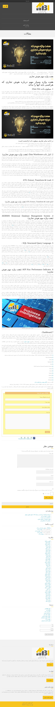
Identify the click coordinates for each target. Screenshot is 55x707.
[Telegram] (21, 438)
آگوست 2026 (47, 541)
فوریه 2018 (48, 586)
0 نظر (11, 73)
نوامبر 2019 (48, 580)
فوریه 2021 (48, 571)
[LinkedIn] (24, 438)
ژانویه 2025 (48, 551)
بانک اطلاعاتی (47, 608)
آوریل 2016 (48, 595)
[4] (25, 250)
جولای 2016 (48, 593)
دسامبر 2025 (47, 544)
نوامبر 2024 (48, 554)
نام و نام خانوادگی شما (45, 397)
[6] (47, 257)
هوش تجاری (33, 73)
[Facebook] (34, 438)
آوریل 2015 (48, 601)
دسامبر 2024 (47, 553)
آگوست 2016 (47, 592)
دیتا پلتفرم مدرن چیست (45, 517)
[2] (22, 207)
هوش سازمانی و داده (41, 528)
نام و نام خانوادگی (49, 469)
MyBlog (48, 528)
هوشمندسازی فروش (18, 73)
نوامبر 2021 (48, 560)
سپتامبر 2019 (47, 583)
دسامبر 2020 (47, 574)
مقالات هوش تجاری (22, 72)
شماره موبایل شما (46, 407)
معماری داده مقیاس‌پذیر (45, 520)
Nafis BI (23, 704)
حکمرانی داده (47, 611)
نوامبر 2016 (48, 590)
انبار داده (46, 73)
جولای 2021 (48, 563)
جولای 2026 (48, 542)
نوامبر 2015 (48, 596)
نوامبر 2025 (48, 545)
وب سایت (51, 481)
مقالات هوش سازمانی (12, 72)
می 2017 (48, 589)
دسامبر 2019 (47, 578)
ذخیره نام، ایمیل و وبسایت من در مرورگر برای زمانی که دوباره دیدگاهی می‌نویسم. (34, 490)
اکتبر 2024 (48, 556)
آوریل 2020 (48, 577)
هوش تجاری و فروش (46, 620)
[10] (43, 264)
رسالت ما (50, 680)
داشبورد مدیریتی (39, 73)
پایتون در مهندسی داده (45, 516)
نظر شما (51, 453)
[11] (39, 264)
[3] (12, 225)
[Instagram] (31, 438)
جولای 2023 (48, 559)
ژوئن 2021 (48, 565)
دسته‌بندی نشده (47, 613)
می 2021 (48, 566)
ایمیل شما (47, 402)
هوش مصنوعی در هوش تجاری (44, 519)
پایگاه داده (48, 610)
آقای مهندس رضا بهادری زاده (41, 382)
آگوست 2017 (47, 587)
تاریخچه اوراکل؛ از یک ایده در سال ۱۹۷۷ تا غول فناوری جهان (37, 514)
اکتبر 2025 (48, 547)
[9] (47, 264)
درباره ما (50, 664)
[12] (32, 264)
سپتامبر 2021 (47, 562)
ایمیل (52, 475)
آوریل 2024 (48, 557)
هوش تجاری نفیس (48, 697)
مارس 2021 (48, 569)
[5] (29, 251)
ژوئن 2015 (48, 599)
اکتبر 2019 (48, 581)
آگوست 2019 (47, 584)
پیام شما (48, 412)
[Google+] (27, 438)
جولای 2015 (48, 598)
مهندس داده (39, 529)
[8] (2, 263)
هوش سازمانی (26, 73)
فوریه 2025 (48, 550)
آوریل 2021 (48, 568)
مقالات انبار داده (30, 72)
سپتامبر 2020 (47, 575)
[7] (6, 263)
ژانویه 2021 (48, 572)
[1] (29, 192)
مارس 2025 (48, 548)
